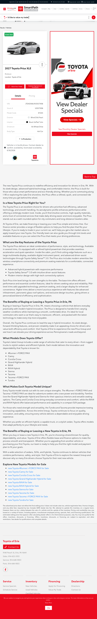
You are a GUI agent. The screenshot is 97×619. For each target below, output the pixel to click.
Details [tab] (18, 95)
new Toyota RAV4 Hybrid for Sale (23, 485)
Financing (54, 581)
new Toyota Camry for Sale (20, 471)
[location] (51, 2)
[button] (42, 64)
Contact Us (13, 546)
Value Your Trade (16, 86)
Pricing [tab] (32, 95)
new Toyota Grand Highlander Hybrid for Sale (29, 478)
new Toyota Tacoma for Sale (21, 492)
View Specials (72, 134)
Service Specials (9, 586)
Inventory (31, 581)
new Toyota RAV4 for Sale (20, 482)
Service (7, 581)
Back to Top (89, 176)
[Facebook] (5, 569)
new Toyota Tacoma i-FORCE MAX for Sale (28, 496)
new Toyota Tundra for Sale (20, 499)
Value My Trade (54, 589)
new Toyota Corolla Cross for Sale (24, 475)
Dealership (77, 581)
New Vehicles (31, 586)
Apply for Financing (56, 586)
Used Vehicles (32, 589)
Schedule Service (10, 589)
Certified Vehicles (33, 593)
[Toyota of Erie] (10, 8)
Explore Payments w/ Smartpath (35, 86)
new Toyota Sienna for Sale (20, 489)
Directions (75, 586)
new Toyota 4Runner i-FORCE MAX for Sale (28, 468)
